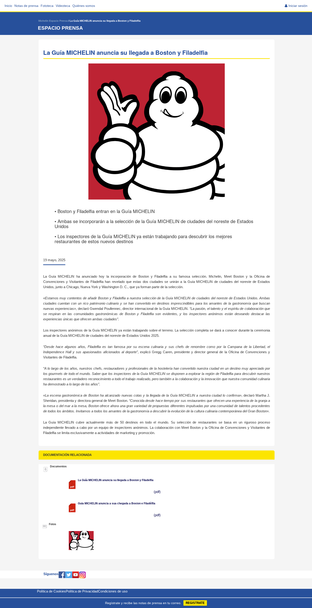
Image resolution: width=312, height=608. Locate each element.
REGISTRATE (195, 603)
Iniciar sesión (297, 6)
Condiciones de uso (112, 591)
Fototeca (47, 6)
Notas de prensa (26, 6)
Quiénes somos (83, 6)
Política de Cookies (51, 591)
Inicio (8, 6)
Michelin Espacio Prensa (53, 20)
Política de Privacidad (82, 591)
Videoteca (63, 6)
